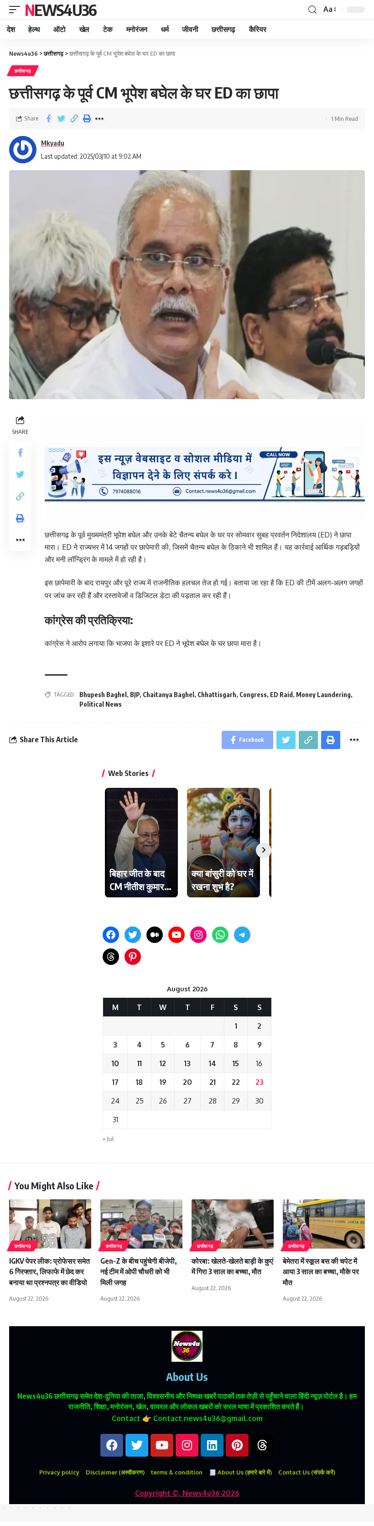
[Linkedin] (212, 1445)
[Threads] (111, 956)
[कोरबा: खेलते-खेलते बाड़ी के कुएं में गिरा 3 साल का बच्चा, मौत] (233, 1224)
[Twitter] (133, 935)
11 (139, 1063)
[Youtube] (162, 1445)
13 (187, 1063)
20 (187, 1082)
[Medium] (154, 935)
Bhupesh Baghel (103, 694)
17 (115, 1082)
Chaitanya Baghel (168, 694)
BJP (135, 694)
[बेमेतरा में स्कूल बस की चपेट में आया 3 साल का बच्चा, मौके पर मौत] (324, 1224)
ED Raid (281, 694)
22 (236, 1082)
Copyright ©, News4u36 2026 (187, 1493)
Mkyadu (52, 143)
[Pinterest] (133, 956)
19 (163, 1082)
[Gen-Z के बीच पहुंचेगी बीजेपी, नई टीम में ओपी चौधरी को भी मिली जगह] (141, 1224)
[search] (312, 10)
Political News (100, 704)
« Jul (108, 1138)
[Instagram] (198, 935)
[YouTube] (176, 935)
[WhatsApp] (220, 935)
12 (163, 1063)
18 (139, 1082)
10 (115, 1063)
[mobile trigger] (17, 9)
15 (236, 1063)
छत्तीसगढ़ (23, 70)
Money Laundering (323, 694)
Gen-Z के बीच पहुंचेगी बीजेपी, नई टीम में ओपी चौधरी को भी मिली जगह (138, 1271)
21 (212, 1082)
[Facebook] (111, 935)
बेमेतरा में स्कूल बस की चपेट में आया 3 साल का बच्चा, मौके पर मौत (321, 1271)
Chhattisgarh (216, 694)
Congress (253, 694)
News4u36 (60, 9)
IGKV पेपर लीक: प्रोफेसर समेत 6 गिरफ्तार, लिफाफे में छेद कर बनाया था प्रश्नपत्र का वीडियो (49, 1271)
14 (212, 1063)
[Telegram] (242, 935)
